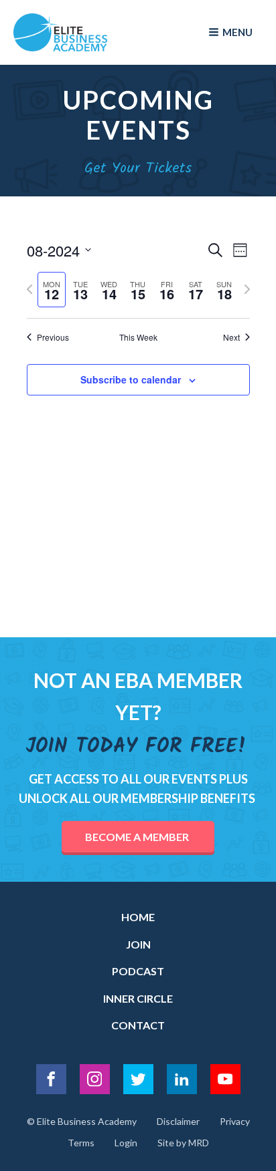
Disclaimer (178, 1121)
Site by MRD (183, 1142)
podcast (138, 971)
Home (138, 916)
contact (138, 1025)
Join (138, 944)
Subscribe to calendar (130, 379)
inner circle (138, 998)
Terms (81, 1142)
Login (126, 1142)
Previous (53, 337)
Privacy (235, 1121)
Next (231, 337)
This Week (138, 337)
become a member (138, 836)
